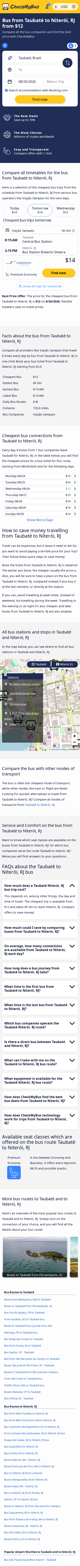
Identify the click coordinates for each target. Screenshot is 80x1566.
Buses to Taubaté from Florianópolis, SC (28, 1310)
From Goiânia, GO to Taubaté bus (24, 1323)
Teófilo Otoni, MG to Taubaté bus (24, 1389)
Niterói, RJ (66, 668)
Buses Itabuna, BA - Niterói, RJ (22, 1463)
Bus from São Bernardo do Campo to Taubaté (31, 1362)
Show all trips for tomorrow (42, 286)
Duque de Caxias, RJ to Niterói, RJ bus (26, 1444)
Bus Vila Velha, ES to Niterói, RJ (22, 1536)
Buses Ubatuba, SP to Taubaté (22, 1396)
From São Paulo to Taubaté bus (23, 1382)
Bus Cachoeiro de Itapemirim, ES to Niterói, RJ (31, 1430)
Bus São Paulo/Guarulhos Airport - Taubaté (30, 1563)
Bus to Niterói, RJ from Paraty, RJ (23, 1496)
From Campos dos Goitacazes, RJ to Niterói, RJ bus (34, 1437)
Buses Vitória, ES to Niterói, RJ (22, 1543)
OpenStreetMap (59, 753)
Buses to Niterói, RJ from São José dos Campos (32, 1510)
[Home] (21, 7)
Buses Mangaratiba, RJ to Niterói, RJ (25, 1483)
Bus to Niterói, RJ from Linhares (23, 1477)
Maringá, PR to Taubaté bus (21, 1336)
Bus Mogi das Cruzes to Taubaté (23, 1343)
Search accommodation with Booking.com (38, 90)
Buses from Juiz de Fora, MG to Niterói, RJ (29, 1470)
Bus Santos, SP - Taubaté (19, 1356)
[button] (74, 740)
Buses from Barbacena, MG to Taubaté (27, 1303)
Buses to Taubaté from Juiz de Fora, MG (28, 1329)
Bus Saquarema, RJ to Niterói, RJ (23, 1516)
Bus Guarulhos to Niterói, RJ (21, 1450)
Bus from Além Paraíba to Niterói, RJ (26, 1417)
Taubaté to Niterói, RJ (40, 809)
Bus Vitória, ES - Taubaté (18, 1402)
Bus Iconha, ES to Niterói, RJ (21, 1457)
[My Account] (46, 6)
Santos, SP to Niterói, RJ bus (21, 1503)
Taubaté (40, 668)
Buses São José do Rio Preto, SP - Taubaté (29, 1369)
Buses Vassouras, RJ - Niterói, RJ (23, 1530)
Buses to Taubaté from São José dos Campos (31, 1376)
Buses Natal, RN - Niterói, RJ (21, 1490)
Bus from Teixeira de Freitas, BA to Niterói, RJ (31, 1523)
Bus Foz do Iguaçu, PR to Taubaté (24, 1316)
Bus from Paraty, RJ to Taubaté (22, 1349)
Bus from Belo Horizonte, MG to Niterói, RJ (30, 1424)
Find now (58, 273)
